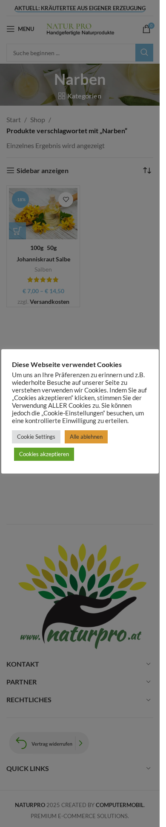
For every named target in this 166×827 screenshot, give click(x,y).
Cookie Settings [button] (36, 436)
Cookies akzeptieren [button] (44, 454)
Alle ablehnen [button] (86, 436)
